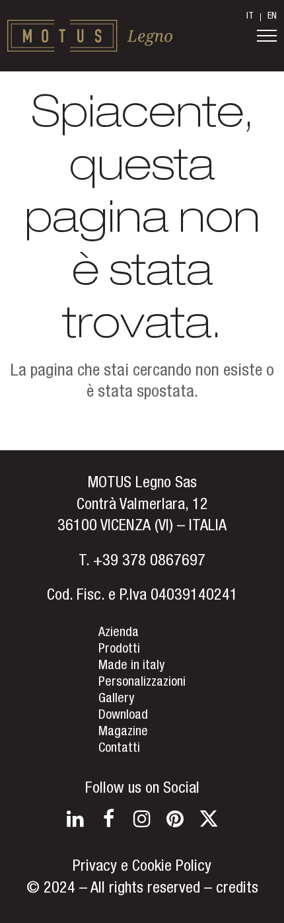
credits (237, 889)
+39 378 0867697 (149, 562)
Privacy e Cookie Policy (142, 867)
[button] (267, 36)
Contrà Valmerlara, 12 (142, 506)
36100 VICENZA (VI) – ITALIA (142, 527)
